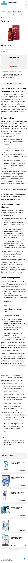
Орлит (12, 520)
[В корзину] (25, 545)
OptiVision (13, 460)
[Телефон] (26, 2)
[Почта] (26, 5)
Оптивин (13, 490)
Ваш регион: (18, 15)
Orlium (12, 475)
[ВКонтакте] (26, 8)
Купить (15, 63)
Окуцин (13, 535)
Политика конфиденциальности (7, 560)
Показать (3, 51)
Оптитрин (13, 505)
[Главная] (1, 17)
